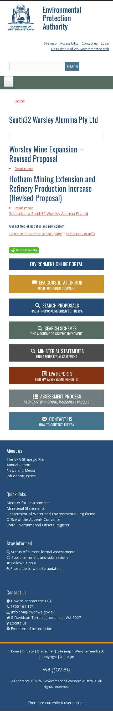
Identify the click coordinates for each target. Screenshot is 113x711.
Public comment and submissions (39, 557)
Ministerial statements (60, 353)
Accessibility (69, 43)
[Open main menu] (8, 81)
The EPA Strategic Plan (26, 459)
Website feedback (89, 651)
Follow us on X (23, 562)
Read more (23, 168)
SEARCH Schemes (56, 331)
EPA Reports (56, 376)
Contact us (89, 43)
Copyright (49, 656)
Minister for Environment (28, 502)
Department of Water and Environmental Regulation (51, 513)
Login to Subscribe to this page (35, 233)
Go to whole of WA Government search (80, 49)
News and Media (21, 470)
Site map (50, 43)
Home (19, 100)
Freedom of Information (31, 628)
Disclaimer (45, 651)
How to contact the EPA (31, 600)
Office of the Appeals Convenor (33, 519)
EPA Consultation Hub (60, 285)
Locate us (18, 623)
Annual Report (19, 464)
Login (105, 43)
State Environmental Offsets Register (38, 524)
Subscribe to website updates (35, 568)
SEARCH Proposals (57, 308)
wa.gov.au (56, 669)
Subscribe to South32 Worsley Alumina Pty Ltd (48, 213)
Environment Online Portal (56, 264)
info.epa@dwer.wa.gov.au (33, 611)
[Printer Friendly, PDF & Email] (24, 249)
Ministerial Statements (26, 508)
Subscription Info (80, 233)
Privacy (28, 651)
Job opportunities (21, 475)
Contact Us (56, 421)
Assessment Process (56, 399)
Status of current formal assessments (43, 551)
